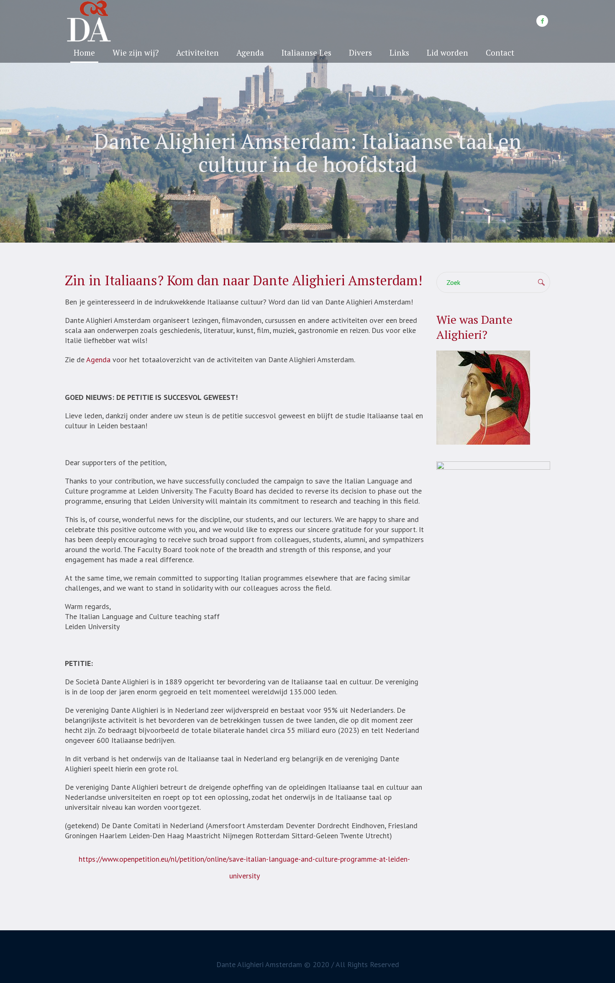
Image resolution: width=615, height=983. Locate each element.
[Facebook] (542, 21)
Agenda (98, 359)
